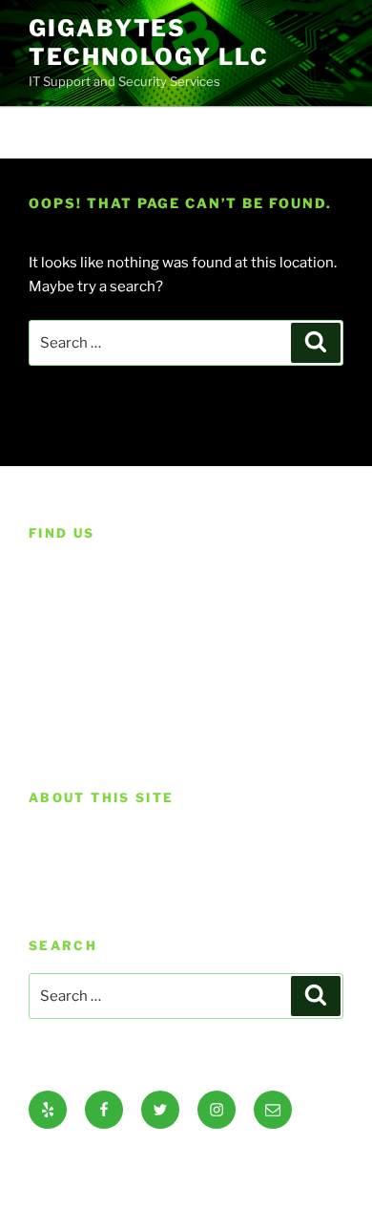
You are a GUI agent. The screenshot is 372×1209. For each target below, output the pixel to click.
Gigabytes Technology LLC (149, 42)
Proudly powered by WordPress (124, 1163)
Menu (196, 132)
